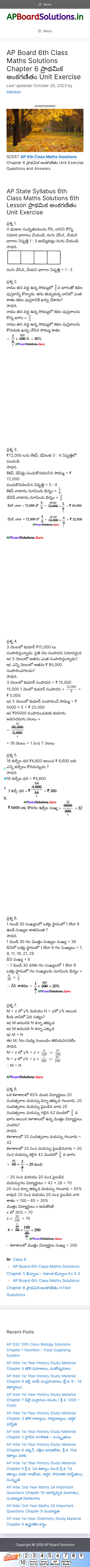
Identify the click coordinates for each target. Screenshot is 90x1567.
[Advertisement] (45, 400)
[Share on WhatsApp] (5, 769)
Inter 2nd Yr (44, 1563)
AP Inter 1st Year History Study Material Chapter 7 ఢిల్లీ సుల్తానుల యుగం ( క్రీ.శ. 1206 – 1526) (43, 1400)
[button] (45, 1559)
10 (23, 1562)
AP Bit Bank (66, 1563)
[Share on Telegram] (5, 779)
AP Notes (55, 1563)
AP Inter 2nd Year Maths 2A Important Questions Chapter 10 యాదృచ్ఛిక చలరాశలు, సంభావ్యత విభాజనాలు (43, 1492)
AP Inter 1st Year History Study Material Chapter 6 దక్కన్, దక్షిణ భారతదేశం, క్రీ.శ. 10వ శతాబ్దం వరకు (42, 1450)
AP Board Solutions (59, 1545)
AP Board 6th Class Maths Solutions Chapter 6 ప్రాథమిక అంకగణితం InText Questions (43, 1287)
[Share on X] (5, 798)
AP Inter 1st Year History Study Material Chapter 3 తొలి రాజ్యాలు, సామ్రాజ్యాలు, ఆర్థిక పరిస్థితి (41, 1418)
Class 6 (19, 1259)
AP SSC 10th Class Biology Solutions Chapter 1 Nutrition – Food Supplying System (39, 1350)
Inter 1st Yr (33, 1563)
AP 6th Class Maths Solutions (49, 156)
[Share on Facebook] (5, 788)
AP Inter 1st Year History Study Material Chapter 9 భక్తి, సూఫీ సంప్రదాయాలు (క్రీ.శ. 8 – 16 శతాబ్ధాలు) (44, 1381)
